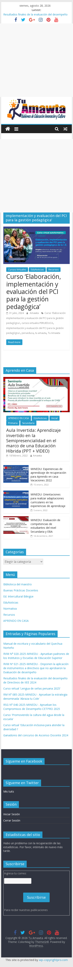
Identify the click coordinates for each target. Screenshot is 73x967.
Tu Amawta (54, 333)
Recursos (53, 269)
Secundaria (28, 423)
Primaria (13, 423)
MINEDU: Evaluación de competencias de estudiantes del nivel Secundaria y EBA (45, 525)
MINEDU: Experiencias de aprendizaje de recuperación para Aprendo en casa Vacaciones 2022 (48, 474)
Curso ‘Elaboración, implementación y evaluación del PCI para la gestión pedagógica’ (33, 291)
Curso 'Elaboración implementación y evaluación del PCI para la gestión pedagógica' (36, 318)
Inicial (54, 418)
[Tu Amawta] (7, 129)
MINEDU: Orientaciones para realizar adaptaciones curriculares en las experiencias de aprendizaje (48, 500)
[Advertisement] (36, 60)
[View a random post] (65, 129)
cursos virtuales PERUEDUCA (37, 323)
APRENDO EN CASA (18, 418)
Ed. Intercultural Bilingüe (18, 596)
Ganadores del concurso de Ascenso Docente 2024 (35, 735)
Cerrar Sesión (11, 820)
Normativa (10, 608)
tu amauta (40, 333)
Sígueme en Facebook (24, 761)
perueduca (28, 333)
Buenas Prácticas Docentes (20, 590)
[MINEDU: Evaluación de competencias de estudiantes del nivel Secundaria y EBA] (16, 518)
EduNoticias (37, 269)
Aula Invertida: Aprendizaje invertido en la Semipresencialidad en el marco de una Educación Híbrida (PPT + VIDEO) (33, 440)
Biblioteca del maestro (17, 584)
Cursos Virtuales (17, 269)
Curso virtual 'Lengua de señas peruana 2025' (32, 688)
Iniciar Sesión (11, 814)
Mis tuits (8, 791)
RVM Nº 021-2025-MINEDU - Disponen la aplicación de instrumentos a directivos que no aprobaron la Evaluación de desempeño (36, 668)
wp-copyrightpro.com (53, 960)
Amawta (34, 313)
